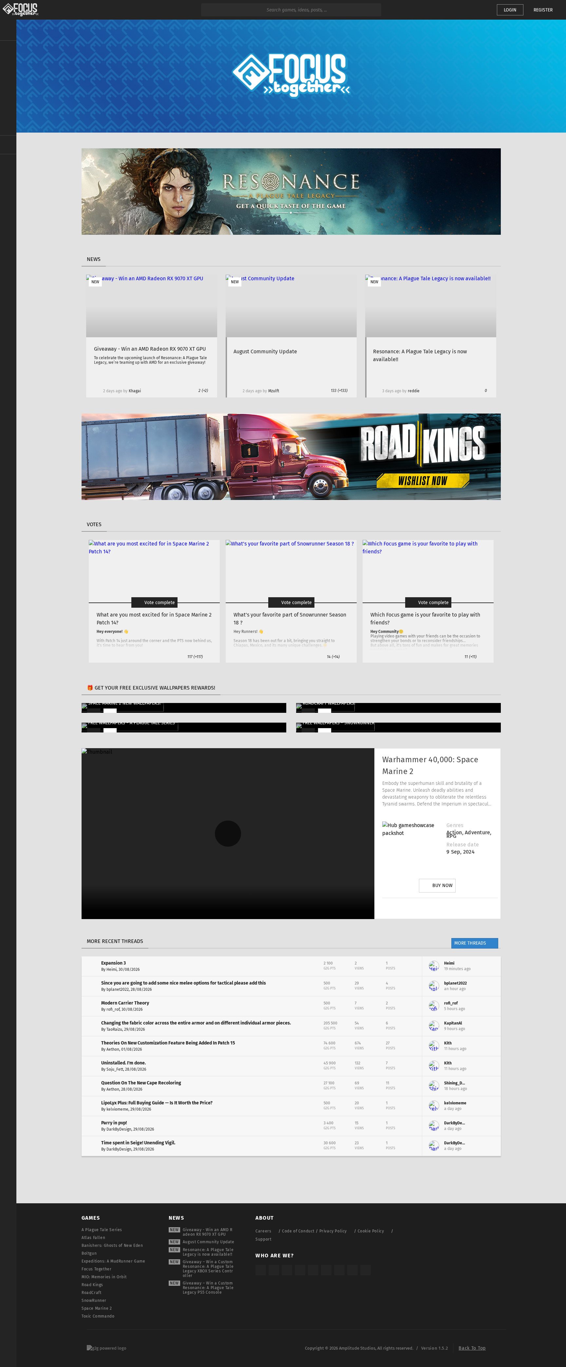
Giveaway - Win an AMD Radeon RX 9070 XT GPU (208, 1232)
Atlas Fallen (93, 1237)
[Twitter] (421, 908)
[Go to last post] (491, 966)
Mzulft (273, 391)
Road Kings (92, 1285)
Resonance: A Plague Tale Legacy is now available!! (208, 1252)
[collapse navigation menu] (8, 30)
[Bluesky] (352, 1270)
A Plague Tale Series (102, 1230)
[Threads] (339, 1270)
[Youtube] (440, 908)
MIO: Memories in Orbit (104, 1277)
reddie (414, 391)
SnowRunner (94, 1300)
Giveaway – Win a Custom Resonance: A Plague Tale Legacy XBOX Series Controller (208, 1269)
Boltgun (89, 1253)
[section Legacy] (8, 144)
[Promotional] (291, 233)
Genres (454, 825)
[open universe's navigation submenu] (8, 49)
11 (470, 657)
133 (339, 390)
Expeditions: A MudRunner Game (113, 1261)
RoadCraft (91, 1292)
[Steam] (313, 1270)
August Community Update (209, 1242)
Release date (462, 844)
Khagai (135, 391)
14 (333, 657)
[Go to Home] (19, 10)
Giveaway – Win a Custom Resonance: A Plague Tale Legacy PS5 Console (208, 1288)
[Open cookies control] (481, 10)
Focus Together (96, 1269)
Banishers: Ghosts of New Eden (112, 1245)
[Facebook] (458, 908)
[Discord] (476, 908)
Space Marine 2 (97, 1308)
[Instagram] (403, 908)
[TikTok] (287, 1270)
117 (195, 657)
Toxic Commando (98, 1316)
